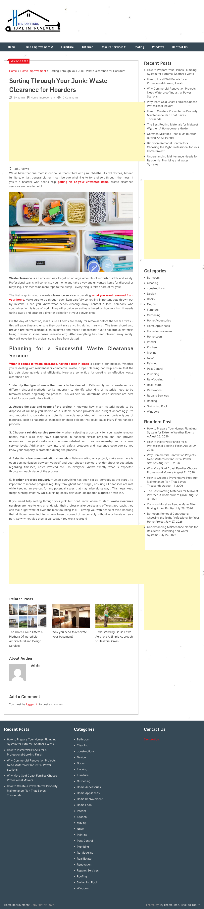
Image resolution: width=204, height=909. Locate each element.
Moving (152, 352)
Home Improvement (37, 47)
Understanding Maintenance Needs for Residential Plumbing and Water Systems (172, 160)
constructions (156, 288)
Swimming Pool (157, 406)
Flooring (152, 304)
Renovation (154, 390)
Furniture (67, 47)
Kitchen (152, 347)
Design (151, 293)
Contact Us (179, 47)
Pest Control (155, 368)
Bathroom (153, 277)
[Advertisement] (77, 131)
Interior (87, 47)
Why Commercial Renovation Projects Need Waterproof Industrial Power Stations (171, 92)
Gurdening (154, 315)
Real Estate (154, 384)
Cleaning (152, 283)
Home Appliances (158, 325)
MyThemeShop (169, 904)
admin (21, 97)
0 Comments (70, 97)
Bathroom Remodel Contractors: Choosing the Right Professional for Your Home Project (173, 147)
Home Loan (154, 336)
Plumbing (153, 374)
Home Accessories (159, 320)
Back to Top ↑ (190, 904)
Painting (152, 363)
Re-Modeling (155, 379)
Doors (151, 299)
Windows (158, 47)
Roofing (139, 47)
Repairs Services (112, 47)
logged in (32, 704)
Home (12, 47)
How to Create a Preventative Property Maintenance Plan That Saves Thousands (172, 115)
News (150, 358)
